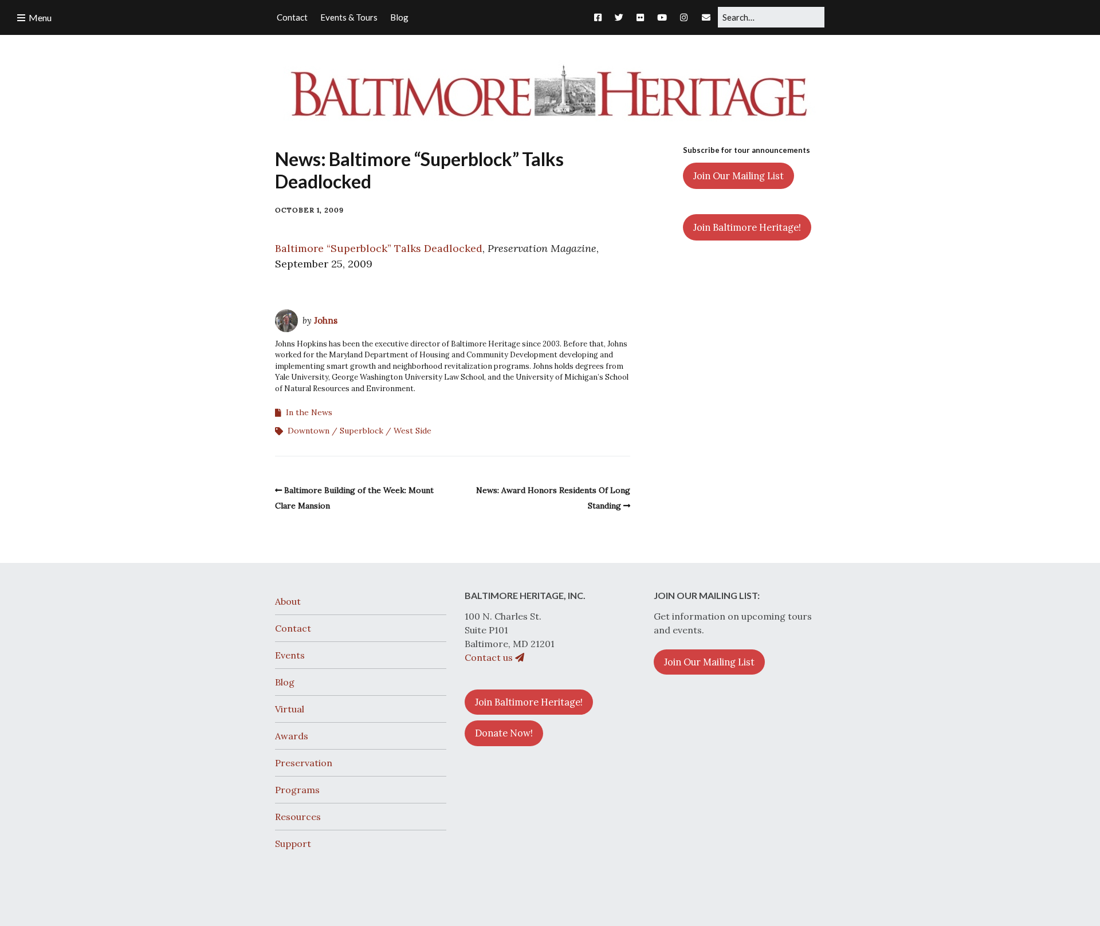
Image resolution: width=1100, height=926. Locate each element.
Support (293, 843)
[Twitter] (619, 17)
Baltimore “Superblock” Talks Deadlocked (378, 248)
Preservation (303, 763)
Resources (298, 816)
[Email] (706, 17)
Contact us (490, 657)
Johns (325, 320)
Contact (293, 628)
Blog (284, 682)
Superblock (361, 430)
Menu (40, 17)
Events (290, 655)
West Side (412, 430)
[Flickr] (640, 17)
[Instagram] (683, 17)
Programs (297, 789)
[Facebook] (600, 17)
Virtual (289, 709)
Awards (291, 736)
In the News (309, 412)
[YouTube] (662, 17)
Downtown (308, 430)
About (288, 601)
